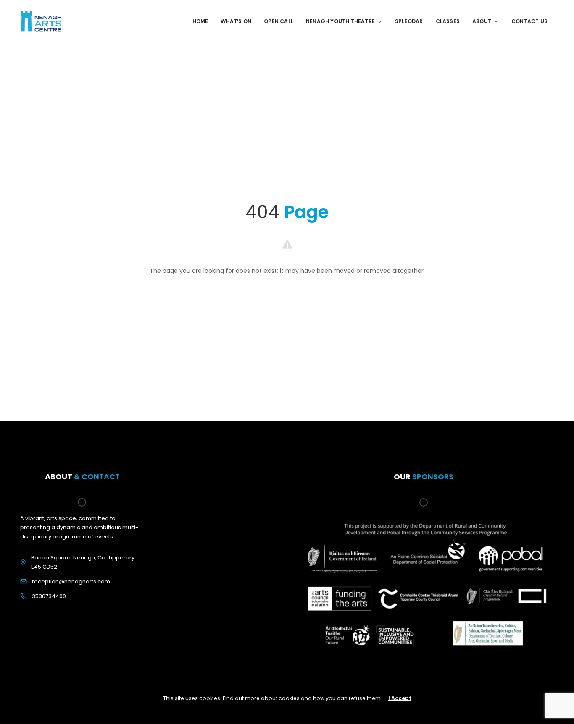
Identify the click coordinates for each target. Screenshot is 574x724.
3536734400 (49, 596)
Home (200, 21)
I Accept (399, 698)
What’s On (236, 21)
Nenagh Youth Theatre (340, 21)
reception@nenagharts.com (71, 581)
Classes (448, 21)
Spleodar (409, 21)
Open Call (278, 21)
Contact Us (529, 21)
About (481, 21)
